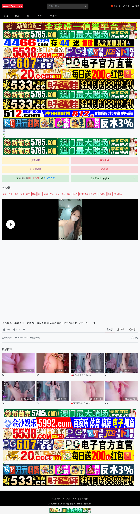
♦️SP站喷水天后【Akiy (81, 375)
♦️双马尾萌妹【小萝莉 (81, 403)
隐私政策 (66, 498)
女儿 (22, 194)
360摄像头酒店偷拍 (87, 194)
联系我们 (84, 498)
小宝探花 (102, 194)
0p (3, 375)
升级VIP (53, 15)
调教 (16, 194)
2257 (75, 498)
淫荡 (52, 194)
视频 (17, 15)
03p (38, 375)
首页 (6, 15)
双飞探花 (118, 194)
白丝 (28, 194)
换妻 (110, 194)
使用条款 (56, 498)
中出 (63, 194)
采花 (75, 194)
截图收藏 (29, 178)
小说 (40, 15)
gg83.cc (107, 178)
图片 (29, 15)
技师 (34, 194)
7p (38, 403)
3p (3, 403)
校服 (10, 194)
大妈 (46, 194)
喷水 (69, 194)
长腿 (57, 194)
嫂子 (40, 194)
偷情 (5, 194)
